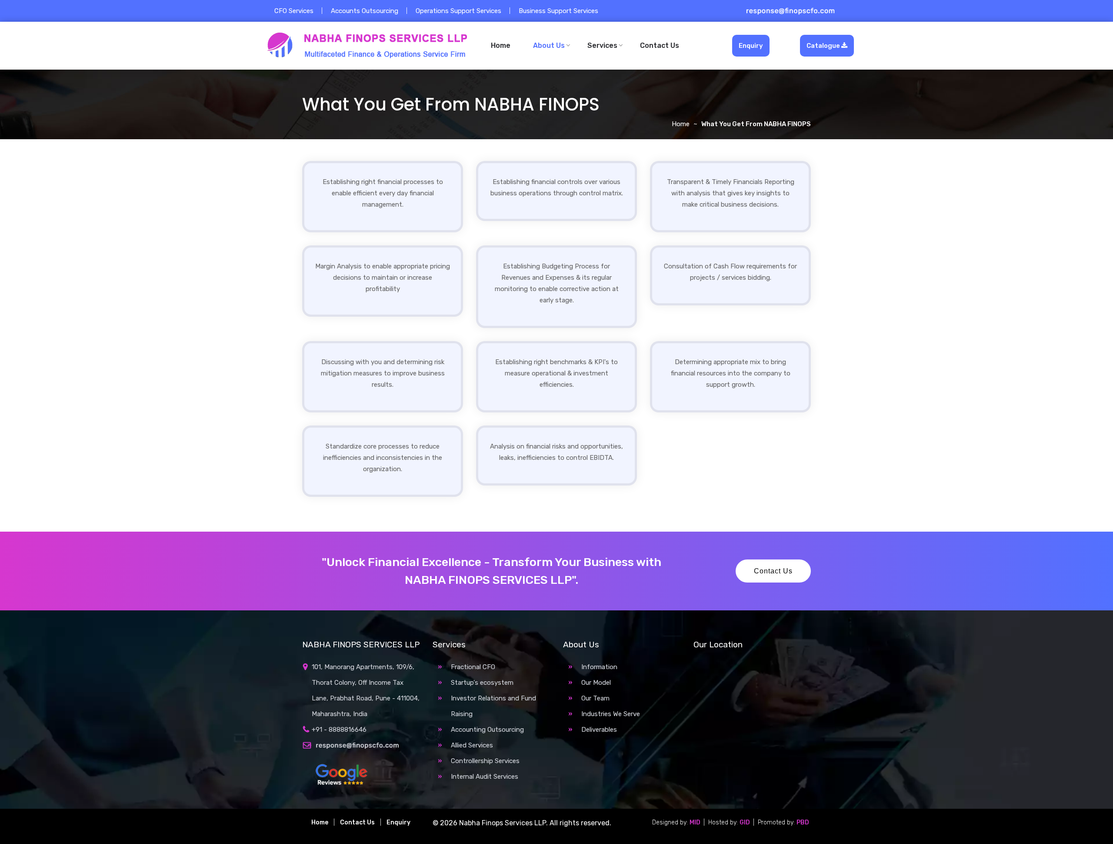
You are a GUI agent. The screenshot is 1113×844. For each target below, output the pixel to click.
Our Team (595, 698)
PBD (802, 822)
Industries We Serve (610, 714)
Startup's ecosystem (482, 683)
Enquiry (751, 46)
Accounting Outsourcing (487, 729)
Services (602, 45)
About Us (549, 45)
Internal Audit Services (484, 776)
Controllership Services (485, 761)
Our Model (596, 683)
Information (599, 667)
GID (745, 822)
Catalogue (823, 46)
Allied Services (472, 745)
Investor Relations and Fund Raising (493, 706)
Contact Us (659, 45)
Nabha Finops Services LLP (502, 823)
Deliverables (599, 729)
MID (696, 822)
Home (500, 45)
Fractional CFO (473, 667)
